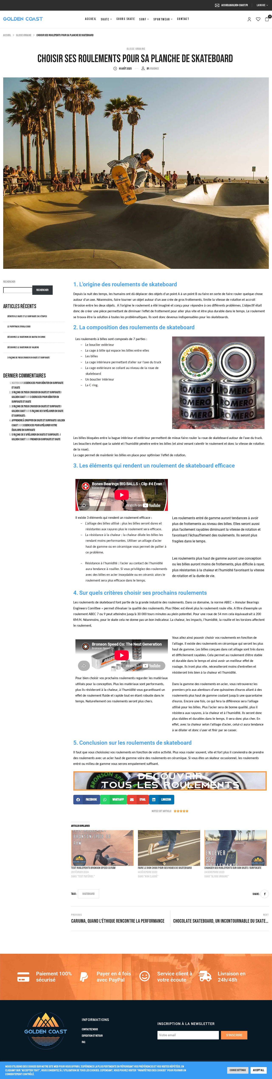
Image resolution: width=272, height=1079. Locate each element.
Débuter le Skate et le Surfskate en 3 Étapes (27, 316)
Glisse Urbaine (23, 35)
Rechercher (9, 282)
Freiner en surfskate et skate (45, 439)
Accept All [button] (258, 1070)
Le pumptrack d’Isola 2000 (18, 326)
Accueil (7, 35)
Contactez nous (90, 1029)
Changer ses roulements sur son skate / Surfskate (232, 868)
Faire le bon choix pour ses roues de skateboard (165, 868)
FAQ (83, 1042)
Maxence (154, 68)
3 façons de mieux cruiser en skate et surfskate (28, 357)
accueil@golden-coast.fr (234, 5)
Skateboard (88, 894)
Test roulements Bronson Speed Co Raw (93, 868)
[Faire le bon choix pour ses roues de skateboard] (169, 848)
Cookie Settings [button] (238, 1070)
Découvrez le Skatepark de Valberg (23, 347)
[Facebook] (264, 894)
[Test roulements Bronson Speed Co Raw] (102, 848)
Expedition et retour (92, 1036)
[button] (267, 19)
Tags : (74, 894)
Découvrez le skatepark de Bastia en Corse (26, 337)
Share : (256, 894)
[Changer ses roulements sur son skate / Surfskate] (235, 848)
